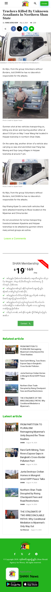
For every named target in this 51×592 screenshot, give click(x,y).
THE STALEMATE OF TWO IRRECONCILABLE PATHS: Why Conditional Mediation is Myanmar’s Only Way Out (32, 519)
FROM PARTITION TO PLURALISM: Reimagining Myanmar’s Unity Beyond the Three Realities (32, 431)
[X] (19, 28)
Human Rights (9, 378)
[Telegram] (25, 28)
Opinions (10, 352)
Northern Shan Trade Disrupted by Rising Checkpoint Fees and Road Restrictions (33, 388)
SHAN (22, 443)
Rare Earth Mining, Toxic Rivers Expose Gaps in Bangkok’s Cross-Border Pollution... (33, 363)
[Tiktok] (29, 554)
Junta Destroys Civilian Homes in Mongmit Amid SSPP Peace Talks (32, 376)
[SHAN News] (25, 3)
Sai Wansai (24, 530)
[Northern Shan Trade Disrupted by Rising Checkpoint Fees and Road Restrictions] (11, 388)
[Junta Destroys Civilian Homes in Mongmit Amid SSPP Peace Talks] (11, 474)
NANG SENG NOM (11, 23)
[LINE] (31, 28)
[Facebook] (13, 28)
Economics (11, 367)
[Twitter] (22, 554)
